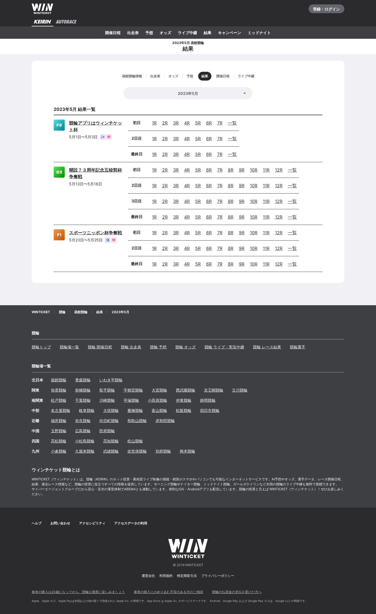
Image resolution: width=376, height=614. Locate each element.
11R (266, 170)
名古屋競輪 (60, 410)
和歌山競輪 (137, 420)
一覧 (232, 123)
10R (253, 170)
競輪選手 (297, 347)
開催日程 (113, 32)
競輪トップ (41, 347)
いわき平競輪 (110, 380)
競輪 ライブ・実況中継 (224, 347)
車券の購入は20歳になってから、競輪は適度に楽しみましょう (78, 592)
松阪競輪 (183, 410)
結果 (207, 32)
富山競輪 (159, 410)
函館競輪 (58, 380)
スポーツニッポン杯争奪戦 (95, 232)
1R (154, 123)
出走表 (133, 32)
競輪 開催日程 (100, 347)
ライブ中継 (187, 32)
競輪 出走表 (131, 347)
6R (209, 123)
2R (165, 123)
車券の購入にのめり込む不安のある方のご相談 (168, 592)
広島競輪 (83, 430)
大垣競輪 (111, 410)
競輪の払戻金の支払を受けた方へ (236, 592)
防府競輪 (107, 430)
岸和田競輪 (165, 420)
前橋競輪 (83, 390)
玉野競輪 (58, 430)
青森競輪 (83, 380)
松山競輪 (135, 441)
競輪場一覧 (69, 347)
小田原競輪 (157, 400)
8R (230, 170)
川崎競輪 (107, 400)
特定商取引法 (187, 576)
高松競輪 (58, 441)
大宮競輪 (159, 390)
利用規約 (166, 576)
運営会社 (148, 576)
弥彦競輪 (58, 390)
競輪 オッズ (185, 347)
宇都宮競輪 (133, 390)
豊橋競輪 (135, 410)
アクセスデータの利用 (130, 523)
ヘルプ (37, 523)
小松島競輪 (84, 441)
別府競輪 (163, 451)
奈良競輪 (83, 420)
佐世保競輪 (137, 451)
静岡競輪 (208, 400)
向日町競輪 (109, 420)
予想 (149, 32)
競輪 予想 (158, 347)
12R (278, 170)
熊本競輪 (187, 451)
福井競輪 (58, 420)
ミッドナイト (259, 32)
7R (219, 123)
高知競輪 (111, 441)
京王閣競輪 (213, 390)
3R (176, 123)
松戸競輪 (58, 400)
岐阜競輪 (86, 410)
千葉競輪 (83, 400)
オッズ (165, 32)
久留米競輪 (84, 451)
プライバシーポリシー (217, 576)
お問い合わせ (60, 523)
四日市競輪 (209, 410)
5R (198, 123)
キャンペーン (229, 32)
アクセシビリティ (92, 523)
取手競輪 (107, 390)
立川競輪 (239, 390)
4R (187, 123)
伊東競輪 (183, 400)
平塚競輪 (131, 400)
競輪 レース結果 (267, 347)
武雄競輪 (111, 451)
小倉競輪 (58, 451)
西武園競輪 (185, 390)
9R (241, 170)
